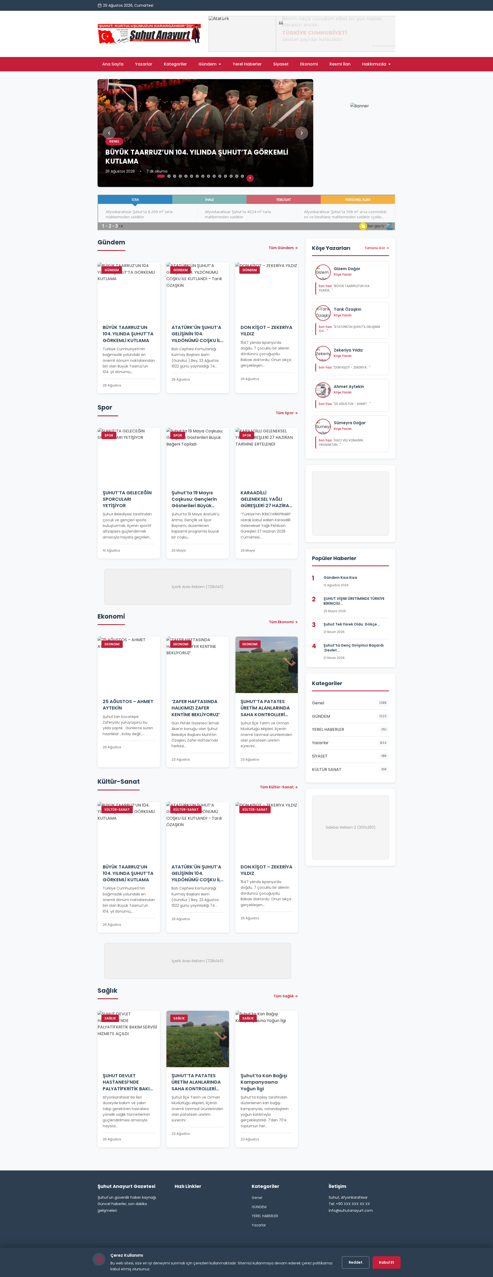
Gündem (207, 64)
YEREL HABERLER (265, 1215)
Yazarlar (143, 64)
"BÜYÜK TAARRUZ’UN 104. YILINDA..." (344, 288)
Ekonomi (309, 64)
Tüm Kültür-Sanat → (279, 787)
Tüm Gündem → (283, 247)
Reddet (356, 1262)
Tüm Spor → (287, 412)
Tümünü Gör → (376, 247)
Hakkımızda (374, 64)
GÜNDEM (259, 1206)
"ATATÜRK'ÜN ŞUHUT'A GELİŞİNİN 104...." (349, 329)
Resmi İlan (339, 64)
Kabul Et (386, 1262)
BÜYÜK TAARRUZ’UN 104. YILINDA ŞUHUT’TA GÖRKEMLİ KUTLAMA (196, 157)
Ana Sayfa (113, 64)
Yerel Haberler (247, 64)
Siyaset (281, 64)
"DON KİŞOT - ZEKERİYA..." (344, 367)
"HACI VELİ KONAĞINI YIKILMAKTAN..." (341, 442)
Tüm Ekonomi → (283, 622)
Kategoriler (175, 64)
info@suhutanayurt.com (351, 1210)
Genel (257, 1197)
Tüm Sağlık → (285, 996)
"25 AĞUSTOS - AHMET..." (344, 404)
